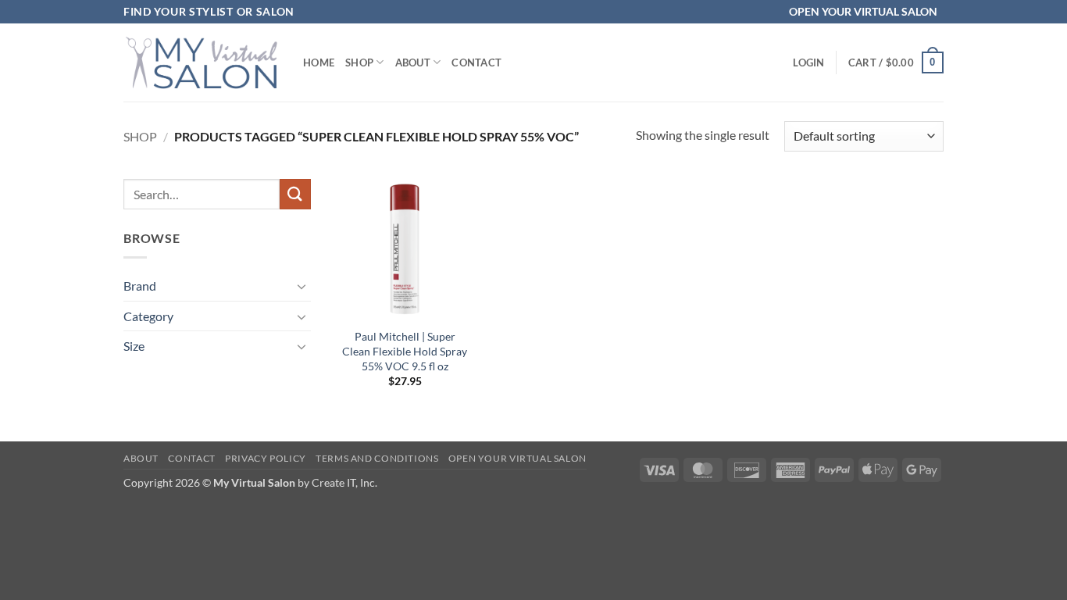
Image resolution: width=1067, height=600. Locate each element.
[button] (808, 62)
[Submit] (295, 194)
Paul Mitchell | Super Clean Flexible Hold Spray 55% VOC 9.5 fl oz (404, 351)
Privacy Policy (265, 458)
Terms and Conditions (377, 458)
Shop (359, 62)
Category (148, 316)
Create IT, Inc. (344, 482)
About (412, 62)
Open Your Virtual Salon (517, 458)
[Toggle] (301, 286)
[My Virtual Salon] (201, 62)
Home (318, 62)
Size (134, 345)
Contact (476, 62)
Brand (139, 285)
